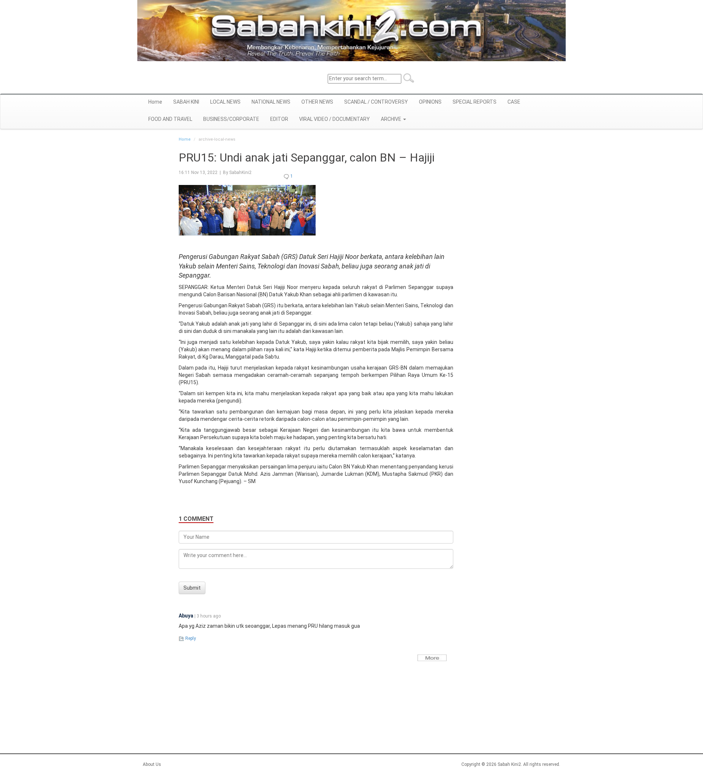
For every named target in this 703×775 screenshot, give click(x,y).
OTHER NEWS (317, 102)
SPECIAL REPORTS (474, 102)
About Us (152, 764)
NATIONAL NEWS (271, 102)
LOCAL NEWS (225, 102)
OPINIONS (430, 102)
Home (155, 102)
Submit (192, 588)
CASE (513, 102)
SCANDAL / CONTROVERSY (376, 102)
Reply (190, 638)
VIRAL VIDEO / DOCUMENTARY (334, 119)
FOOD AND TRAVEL (170, 119)
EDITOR (279, 119)
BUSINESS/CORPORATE (231, 119)
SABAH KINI (186, 102)
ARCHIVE (391, 119)
